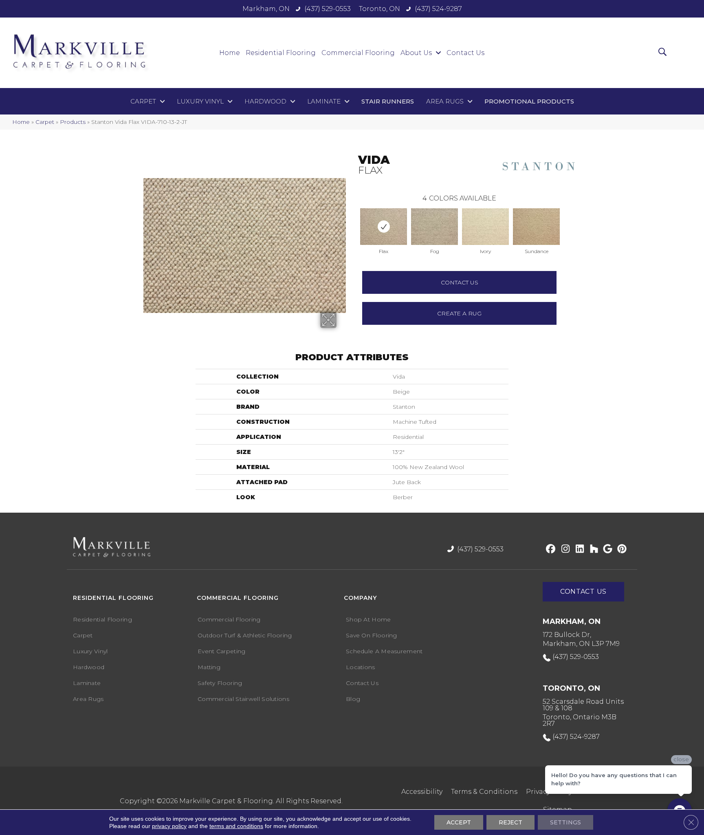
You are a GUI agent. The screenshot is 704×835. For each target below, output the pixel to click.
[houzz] (592, 549)
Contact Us (459, 282)
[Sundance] (536, 226)
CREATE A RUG (459, 313)
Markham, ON (266, 9)
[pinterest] (621, 549)
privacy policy (169, 826)
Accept (459, 822)
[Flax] (383, 226)
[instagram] (564, 549)
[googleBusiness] (606, 549)
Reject (510, 822)
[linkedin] (578, 549)
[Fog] (434, 226)
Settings (565, 822)
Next (565, 218)
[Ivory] (485, 226)
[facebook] (549, 549)
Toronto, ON (379, 9)
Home (21, 122)
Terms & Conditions (484, 791)
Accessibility (421, 791)
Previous (354, 218)
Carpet (44, 122)
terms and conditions (236, 826)
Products (73, 122)
